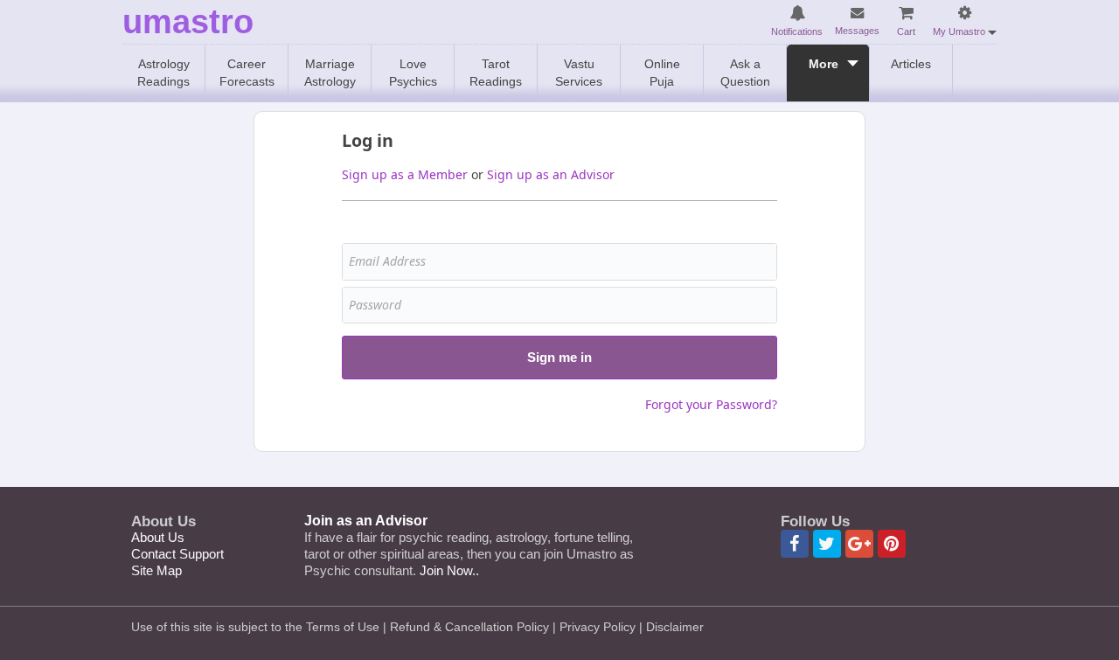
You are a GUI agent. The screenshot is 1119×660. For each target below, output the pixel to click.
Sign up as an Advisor (551, 174)
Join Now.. (449, 570)
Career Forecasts (247, 72)
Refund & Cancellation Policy (469, 627)
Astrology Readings (163, 72)
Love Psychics (413, 72)
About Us (157, 537)
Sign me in (559, 357)
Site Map (156, 570)
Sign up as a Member (405, 174)
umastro (188, 22)
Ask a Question (745, 72)
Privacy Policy (598, 627)
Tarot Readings (495, 72)
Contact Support (177, 553)
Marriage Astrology (330, 72)
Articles (911, 64)
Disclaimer (675, 627)
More (823, 64)
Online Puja (662, 72)
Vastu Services (578, 72)
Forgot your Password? (711, 404)
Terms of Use (342, 627)
